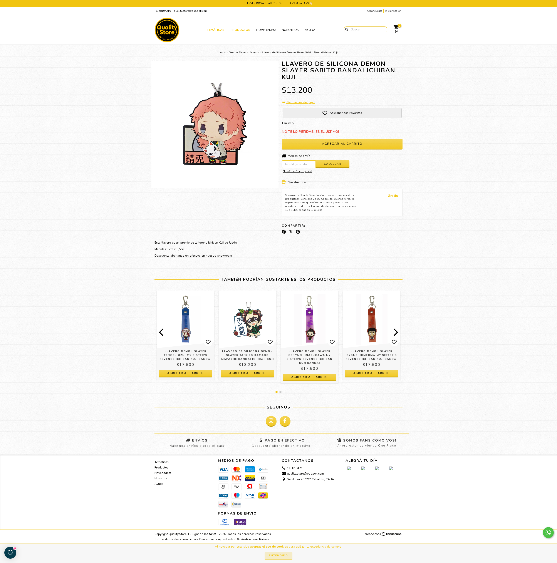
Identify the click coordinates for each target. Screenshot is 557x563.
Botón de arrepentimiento (253, 539)
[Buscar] (345, 29)
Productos (240, 30)
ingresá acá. (225, 539)
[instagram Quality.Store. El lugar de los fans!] (271, 421)
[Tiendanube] (383, 535)
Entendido (278, 555)
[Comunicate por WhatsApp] (548, 532)
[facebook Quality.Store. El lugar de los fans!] (285, 421)
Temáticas (215, 30)
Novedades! (266, 30)
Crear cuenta (374, 11)
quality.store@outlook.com (191, 11)
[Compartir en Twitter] (291, 232)
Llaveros (254, 52)
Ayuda (310, 30)
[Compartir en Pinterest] (298, 232)
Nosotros (290, 30)
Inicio (223, 52)
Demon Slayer (237, 52)
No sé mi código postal (297, 171)
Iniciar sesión (393, 11)
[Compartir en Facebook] (284, 232)
